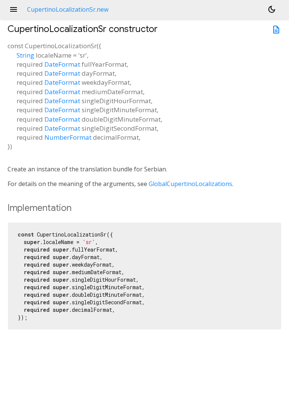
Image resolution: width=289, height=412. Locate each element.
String (25, 55)
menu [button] (13, 9)
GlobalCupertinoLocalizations (190, 184)
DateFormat (62, 64)
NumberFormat (67, 137)
